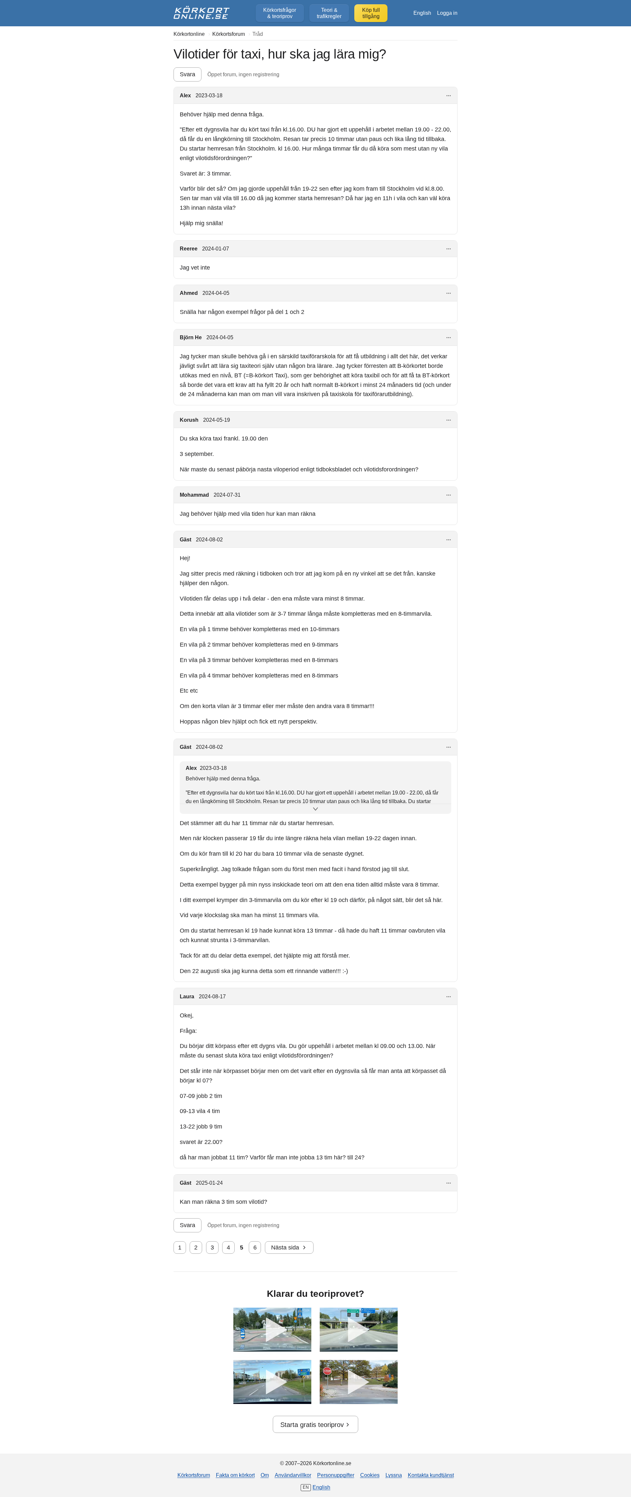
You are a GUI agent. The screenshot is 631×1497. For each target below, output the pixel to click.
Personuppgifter (335, 1475)
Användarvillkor (293, 1475)
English (422, 13)
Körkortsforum (193, 1475)
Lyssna (394, 1475)
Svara (187, 74)
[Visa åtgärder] (449, 96)
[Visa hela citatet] (315, 809)
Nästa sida (285, 1247)
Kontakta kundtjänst (431, 1475)
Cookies (370, 1475)
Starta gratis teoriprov (312, 1424)
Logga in (447, 13)
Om (265, 1475)
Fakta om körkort (235, 1475)
